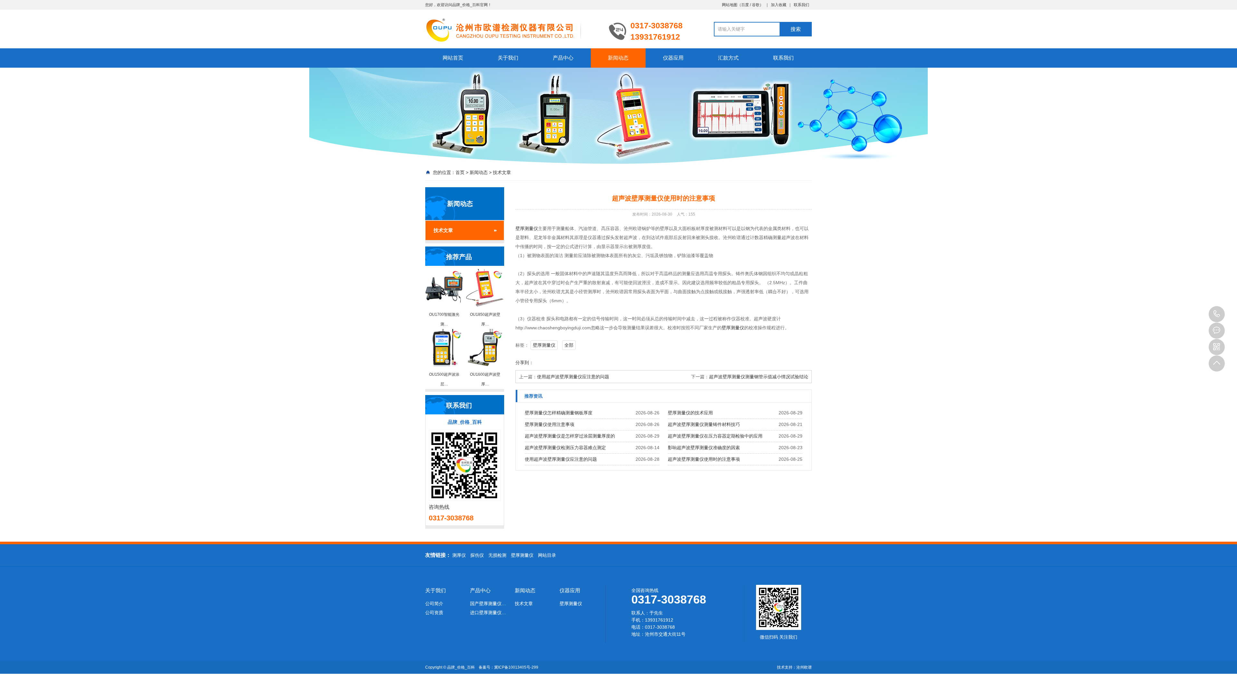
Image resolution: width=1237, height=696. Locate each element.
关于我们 (508, 58)
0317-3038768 (1217, 314)
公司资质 (434, 612)
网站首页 (453, 58)
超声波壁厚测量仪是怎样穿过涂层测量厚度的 (570, 436)
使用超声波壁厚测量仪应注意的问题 (573, 376)
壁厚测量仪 (526, 228)
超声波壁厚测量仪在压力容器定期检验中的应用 (715, 436)
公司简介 (434, 603)
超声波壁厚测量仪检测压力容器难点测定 (565, 447)
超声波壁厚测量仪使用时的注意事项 (704, 459)
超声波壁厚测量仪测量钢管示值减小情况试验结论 (758, 376)
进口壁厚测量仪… (488, 612)
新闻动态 (618, 58)
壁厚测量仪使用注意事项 (549, 424)
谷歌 (756, 5)
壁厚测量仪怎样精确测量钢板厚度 (558, 412)
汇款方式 (728, 58)
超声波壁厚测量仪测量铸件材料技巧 (704, 424)
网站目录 (547, 555)
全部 (568, 345)
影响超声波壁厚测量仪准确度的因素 (704, 447)
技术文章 (502, 172)
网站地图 (729, 5)
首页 (460, 172)
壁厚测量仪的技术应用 (690, 412)
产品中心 (563, 58)
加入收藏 (778, 5)
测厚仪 (459, 555)
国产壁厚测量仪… (488, 603)
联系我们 (801, 5)
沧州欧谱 (804, 667)
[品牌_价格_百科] (512, 30)
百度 (745, 5)
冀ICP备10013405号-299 (516, 667)
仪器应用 (673, 58)
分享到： (524, 362)
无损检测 (497, 555)
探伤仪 (477, 555)
